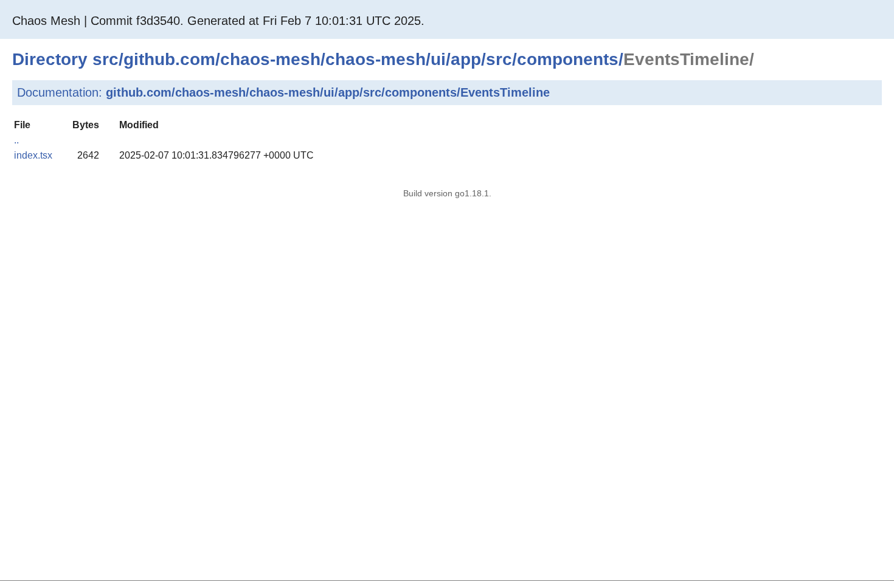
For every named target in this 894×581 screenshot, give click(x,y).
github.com (169, 59)
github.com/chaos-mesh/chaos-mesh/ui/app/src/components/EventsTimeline (328, 92)
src (105, 59)
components (568, 59)
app (466, 59)
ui (438, 59)
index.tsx (33, 155)
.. (16, 140)
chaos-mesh (270, 59)
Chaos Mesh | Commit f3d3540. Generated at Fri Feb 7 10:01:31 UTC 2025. (218, 20)
